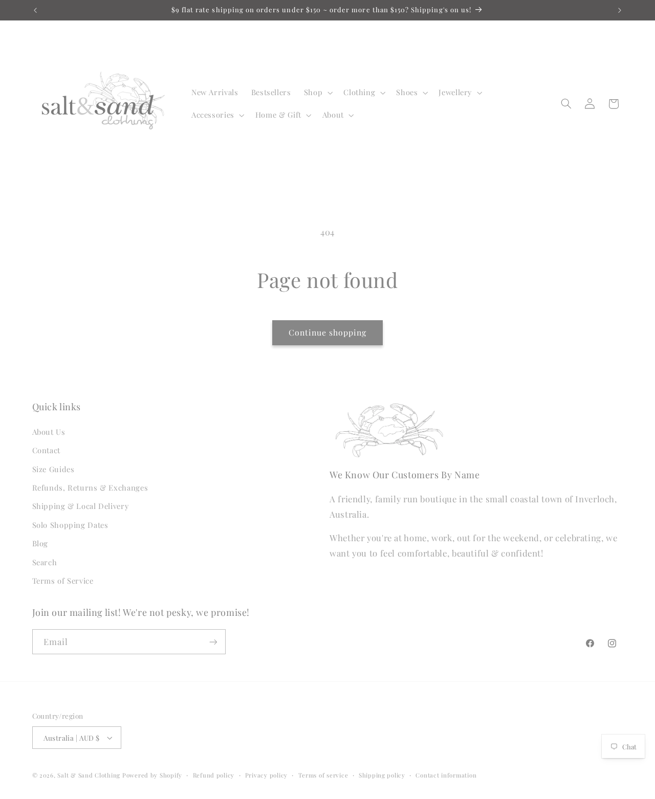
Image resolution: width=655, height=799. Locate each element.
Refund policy (214, 775)
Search (44, 562)
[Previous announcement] (35, 10)
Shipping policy (382, 775)
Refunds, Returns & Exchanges (90, 487)
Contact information (446, 775)
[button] (317, 92)
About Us (49, 432)
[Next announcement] (619, 10)
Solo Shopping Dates (70, 525)
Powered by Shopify (152, 775)
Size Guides (53, 469)
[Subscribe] (213, 641)
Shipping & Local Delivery (80, 506)
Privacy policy (266, 775)
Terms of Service (63, 580)
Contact (46, 450)
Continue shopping (328, 332)
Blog (40, 543)
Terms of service (323, 775)
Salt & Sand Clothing (88, 775)
